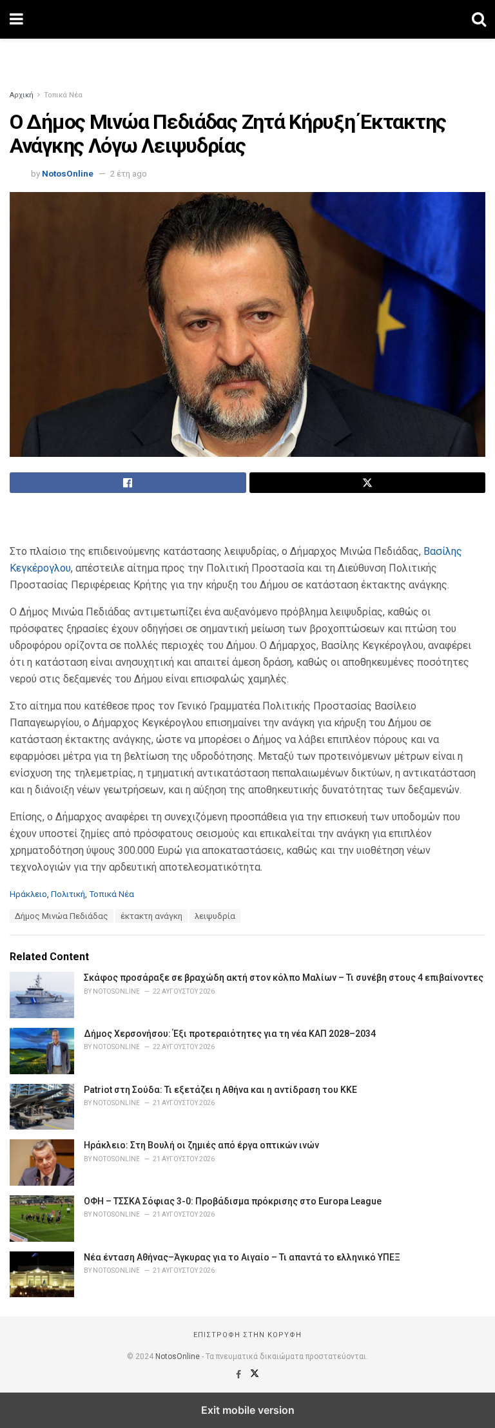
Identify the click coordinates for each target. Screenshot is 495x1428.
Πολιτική (68, 894)
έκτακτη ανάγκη (151, 916)
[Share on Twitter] (367, 482)
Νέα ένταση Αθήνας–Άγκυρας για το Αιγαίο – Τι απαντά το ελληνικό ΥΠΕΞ (242, 1257)
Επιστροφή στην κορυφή (247, 1335)
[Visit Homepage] (247, 19)
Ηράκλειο (28, 894)
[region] (247, 55)
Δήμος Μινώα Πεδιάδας (61, 916)
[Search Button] (479, 19)
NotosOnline (67, 174)
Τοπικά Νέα (63, 95)
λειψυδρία (215, 916)
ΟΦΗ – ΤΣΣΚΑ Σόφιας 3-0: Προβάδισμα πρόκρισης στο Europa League (233, 1201)
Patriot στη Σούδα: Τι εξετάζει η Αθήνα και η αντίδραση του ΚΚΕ (220, 1090)
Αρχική (22, 95)
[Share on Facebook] (128, 482)
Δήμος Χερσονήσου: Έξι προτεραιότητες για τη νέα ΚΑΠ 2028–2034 (230, 1033)
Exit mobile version (248, 1410)
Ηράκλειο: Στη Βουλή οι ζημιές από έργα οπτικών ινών (201, 1145)
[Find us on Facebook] (239, 1374)
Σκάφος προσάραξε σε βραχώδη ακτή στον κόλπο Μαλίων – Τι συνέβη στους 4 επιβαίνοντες (283, 977)
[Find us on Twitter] (254, 1374)
